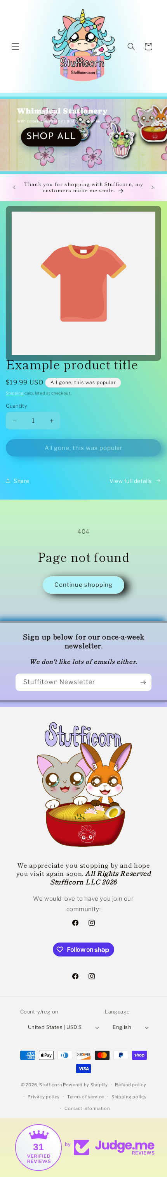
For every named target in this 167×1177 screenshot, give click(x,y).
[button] (15, 46)
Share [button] (22, 480)
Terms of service (85, 1096)
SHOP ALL (51, 136)
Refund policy (130, 1084)
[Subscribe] (142, 682)
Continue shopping (83, 584)
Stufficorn (50, 1084)
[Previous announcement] (14, 187)
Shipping (15, 393)
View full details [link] (131, 480)
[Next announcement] (152, 187)
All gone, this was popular (84, 448)
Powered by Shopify (85, 1084)
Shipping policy (129, 1096)
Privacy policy (44, 1096)
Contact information (87, 1108)
